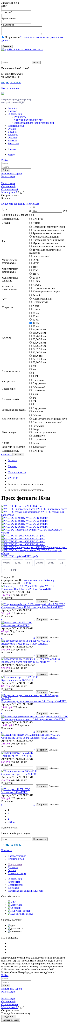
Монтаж (12, 140)
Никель (37, 309)
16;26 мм (37, 355)
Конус (36, 429)
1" (4, 570)
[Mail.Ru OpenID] (8, 180)
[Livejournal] (3, 180)
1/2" (62, 562)
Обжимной (39, 387)
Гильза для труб (41, 256)
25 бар (36, 281)
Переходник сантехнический (49, 226)
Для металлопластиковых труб (50, 418)
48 (27, 583)
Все (31, 583)
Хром (36, 305)
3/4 (34, 366)
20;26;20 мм (39, 352)
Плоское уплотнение (44, 432)
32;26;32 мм (39, 345)
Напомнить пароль (11, 173)
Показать (18, 454)
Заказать (7, 46)
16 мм (36, 323)
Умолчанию (30, 580)
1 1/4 (35, 376)
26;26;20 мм (39, 336)
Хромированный (42, 298)
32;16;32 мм (39, 362)
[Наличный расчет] (19, 910)
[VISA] (12, 901)
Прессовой (39, 390)
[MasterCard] (15, 904)
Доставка (13, 134)
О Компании (15, 114)
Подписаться (39, 839)
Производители (16, 125)
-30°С (36, 263)
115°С (36, 273)
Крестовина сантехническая (48, 240)
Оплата (12, 128)
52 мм (36, 443)
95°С (35, 270)
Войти (5, 170)
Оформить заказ (11, 1020)
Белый (36, 295)
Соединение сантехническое (48, 230)
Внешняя (38, 411)
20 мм (36, 313)
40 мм (36, 319)
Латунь (37, 284)
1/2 (34, 369)
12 (23, 583)
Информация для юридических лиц (34, 122)
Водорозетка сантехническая (49, 246)
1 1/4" (14, 570)
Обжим (37, 415)
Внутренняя (39, 383)
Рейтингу (49, 580)
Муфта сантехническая (45, 243)
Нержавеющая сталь (44, 288)
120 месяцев (39, 447)
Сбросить (6, 454)
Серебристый (40, 302)
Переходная (39, 439)
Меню (11, 154)
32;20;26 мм (39, 339)
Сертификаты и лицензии (28, 119)
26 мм (36, 326)
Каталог (12, 111)
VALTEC (38, 219)
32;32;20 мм (39, 359)
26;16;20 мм (39, 329)
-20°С (36, 260)
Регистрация (8, 176)
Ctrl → (11, 822)
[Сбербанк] (14, 907)
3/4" (29, 562)
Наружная (38, 380)
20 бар (36, 277)
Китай (36, 222)
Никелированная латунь (46, 291)
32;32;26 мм (39, 349)
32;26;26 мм (39, 342)
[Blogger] (17, 180)
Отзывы (12, 137)
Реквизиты (20, 116)
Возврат (12, 131)
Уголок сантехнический (46, 236)
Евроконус (39, 435)
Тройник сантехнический (47, 233)
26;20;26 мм (39, 332)
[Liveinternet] (12, 180)
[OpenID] (21, 180)
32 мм (36, 316)
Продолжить (9, 1016)
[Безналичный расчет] (20, 913)
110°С (36, 267)
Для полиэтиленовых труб (47, 422)
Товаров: (6, 577)
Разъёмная (38, 426)
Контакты (13, 143)
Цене (40, 580)
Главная (12, 108)
